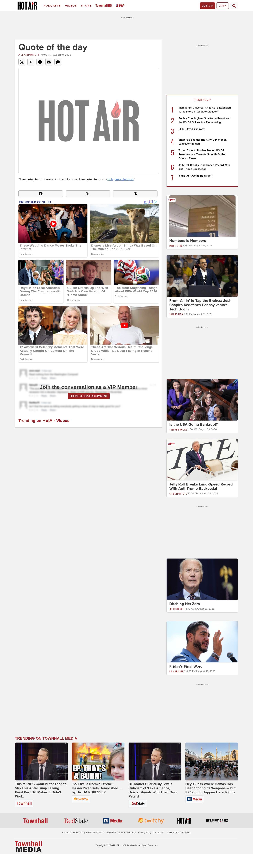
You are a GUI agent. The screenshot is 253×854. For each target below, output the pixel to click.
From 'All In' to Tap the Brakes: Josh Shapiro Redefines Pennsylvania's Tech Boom (200, 304)
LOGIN (222, 5)
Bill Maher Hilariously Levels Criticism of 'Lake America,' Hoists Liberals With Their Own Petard (153, 790)
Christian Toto (178, 493)
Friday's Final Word (186, 666)
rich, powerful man (120, 179)
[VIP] (120, 5)
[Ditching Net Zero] (202, 579)
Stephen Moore (178, 429)
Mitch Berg (176, 245)
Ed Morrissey (177, 671)
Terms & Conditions (127, 832)
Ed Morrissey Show (82, 832)
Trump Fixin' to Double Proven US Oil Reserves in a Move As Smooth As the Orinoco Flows (201, 154)
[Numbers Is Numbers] (202, 216)
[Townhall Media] (28, 846)
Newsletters (99, 832)
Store (86, 5)
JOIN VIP (207, 5)
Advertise (111, 832)
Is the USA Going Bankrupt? (195, 175)
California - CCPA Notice (179, 832)
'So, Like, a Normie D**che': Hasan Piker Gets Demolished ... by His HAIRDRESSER (97, 788)
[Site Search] (234, 5)
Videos (71, 5)
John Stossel (177, 609)
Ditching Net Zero (184, 604)
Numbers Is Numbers (187, 240)
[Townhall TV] (104, 5)
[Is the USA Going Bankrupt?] (202, 399)
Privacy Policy (144, 832)
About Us (66, 832)
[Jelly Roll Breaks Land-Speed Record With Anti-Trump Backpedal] (202, 459)
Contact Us (158, 832)
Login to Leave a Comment (88, 396)
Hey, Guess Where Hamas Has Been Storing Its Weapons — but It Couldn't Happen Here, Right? (210, 788)
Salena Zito (176, 314)
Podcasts (52, 5)
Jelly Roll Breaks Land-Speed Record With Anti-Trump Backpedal (201, 486)
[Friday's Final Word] (202, 641)
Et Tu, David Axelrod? (191, 129)
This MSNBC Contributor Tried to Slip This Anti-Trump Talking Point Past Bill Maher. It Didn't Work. (40, 790)
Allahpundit (29, 54)
